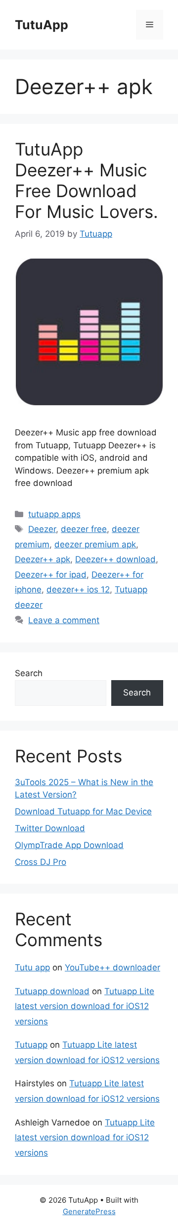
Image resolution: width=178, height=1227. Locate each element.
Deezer (42, 529)
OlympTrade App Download (69, 845)
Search (29, 673)
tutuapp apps (54, 514)
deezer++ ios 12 (78, 589)
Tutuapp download (52, 991)
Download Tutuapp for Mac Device (83, 811)
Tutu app (32, 967)
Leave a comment (63, 620)
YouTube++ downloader (112, 967)
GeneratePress (89, 1211)
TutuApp (41, 24)
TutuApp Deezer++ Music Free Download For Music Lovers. (86, 180)
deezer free (84, 529)
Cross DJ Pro (40, 862)
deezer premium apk (95, 544)
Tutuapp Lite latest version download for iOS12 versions (84, 1006)
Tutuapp (31, 1045)
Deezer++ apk (42, 559)
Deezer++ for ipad (51, 575)
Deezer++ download (115, 559)
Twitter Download (50, 828)
